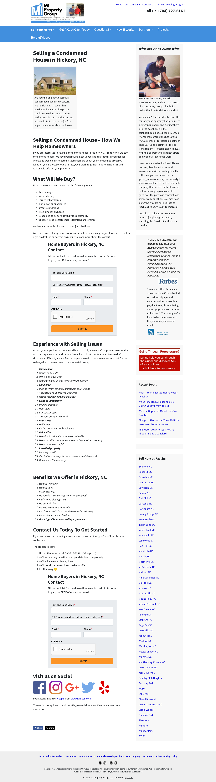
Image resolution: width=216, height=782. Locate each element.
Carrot (130, 777)
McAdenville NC (147, 567)
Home (118, 4)
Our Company (132, 4)
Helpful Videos (40, 37)
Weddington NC (147, 646)
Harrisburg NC (146, 509)
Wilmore (143, 726)
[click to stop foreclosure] (159, 360)
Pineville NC (145, 615)
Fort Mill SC (145, 498)
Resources (148, 756)
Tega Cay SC (145, 625)
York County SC (147, 673)
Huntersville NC (147, 519)
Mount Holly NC (147, 599)
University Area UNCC (150, 704)
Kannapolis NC (146, 535)
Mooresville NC (147, 593)
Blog (175, 756)
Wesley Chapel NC (148, 652)
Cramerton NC (146, 482)
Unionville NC (146, 630)
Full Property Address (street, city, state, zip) (77, 285)
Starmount (144, 720)
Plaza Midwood (147, 699)
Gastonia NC (145, 504)
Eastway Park (146, 683)
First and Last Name (63, 273)
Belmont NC (145, 467)
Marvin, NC (144, 556)
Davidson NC (146, 488)
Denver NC (144, 493)
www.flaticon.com (81, 699)
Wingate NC (145, 657)
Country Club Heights (150, 678)
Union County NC (148, 667)
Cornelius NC (146, 477)
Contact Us (148, 4)
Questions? (101, 29)
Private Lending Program (171, 4)
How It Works (125, 29)
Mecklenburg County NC (152, 662)
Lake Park (144, 694)
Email (55, 297)
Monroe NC (145, 588)
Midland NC (145, 572)
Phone (87, 297)
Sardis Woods (146, 710)
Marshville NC (146, 551)
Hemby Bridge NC (148, 514)
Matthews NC (146, 562)
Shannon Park (146, 715)
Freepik (60, 699)
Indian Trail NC (147, 530)
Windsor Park (146, 731)
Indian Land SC (147, 525)
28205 (142, 736)
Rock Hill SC (145, 546)
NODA (142, 689)
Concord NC (145, 472)
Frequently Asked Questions (109, 756)
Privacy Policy (163, 756)
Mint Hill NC (145, 583)
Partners (144, 29)
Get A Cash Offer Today (74, 29)
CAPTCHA (56, 309)
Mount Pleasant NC (149, 604)
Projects (163, 29)
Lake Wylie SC (146, 541)
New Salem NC (147, 609)
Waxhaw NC (145, 641)
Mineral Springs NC (149, 578)
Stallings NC (145, 620)
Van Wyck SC (145, 636)
